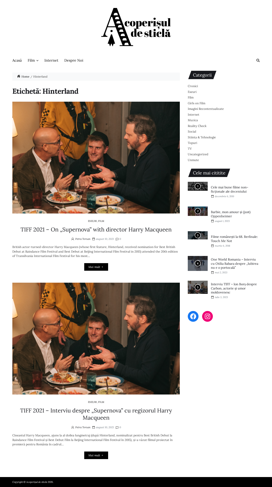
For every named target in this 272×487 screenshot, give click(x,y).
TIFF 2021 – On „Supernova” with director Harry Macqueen (96, 229)
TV (190, 149)
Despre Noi (73, 60)
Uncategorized (198, 154)
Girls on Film (196, 103)
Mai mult (94, 267)
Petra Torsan (82, 239)
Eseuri (92, 220)
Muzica (193, 120)
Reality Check (197, 126)
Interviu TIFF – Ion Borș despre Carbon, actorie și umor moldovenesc (234, 288)
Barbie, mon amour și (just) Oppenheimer (230, 214)
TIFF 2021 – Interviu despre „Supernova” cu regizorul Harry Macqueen (96, 414)
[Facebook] (193, 316)
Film (31, 60)
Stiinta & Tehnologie (202, 137)
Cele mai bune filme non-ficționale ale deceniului (229, 189)
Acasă (17, 60)
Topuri (192, 143)
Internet (51, 60)
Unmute (193, 160)
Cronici (193, 86)
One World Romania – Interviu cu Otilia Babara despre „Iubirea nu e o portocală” (234, 263)
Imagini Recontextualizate (206, 109)
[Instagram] (207, 316)
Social (192, 131)
